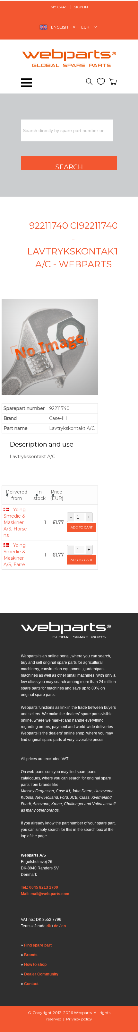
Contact (31, 984)
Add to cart (81, 527)
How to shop (35, 964)
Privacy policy (79, 1019)
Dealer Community (41, 974)
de (56, 926)
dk (49, 926)
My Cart (59, 6)
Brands (31, 955)
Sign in (81, 6)
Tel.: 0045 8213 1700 (39, 887)
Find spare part (38, 945)
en (63, 926)
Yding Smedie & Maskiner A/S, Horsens (15, 522)
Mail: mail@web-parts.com (45, 894)
